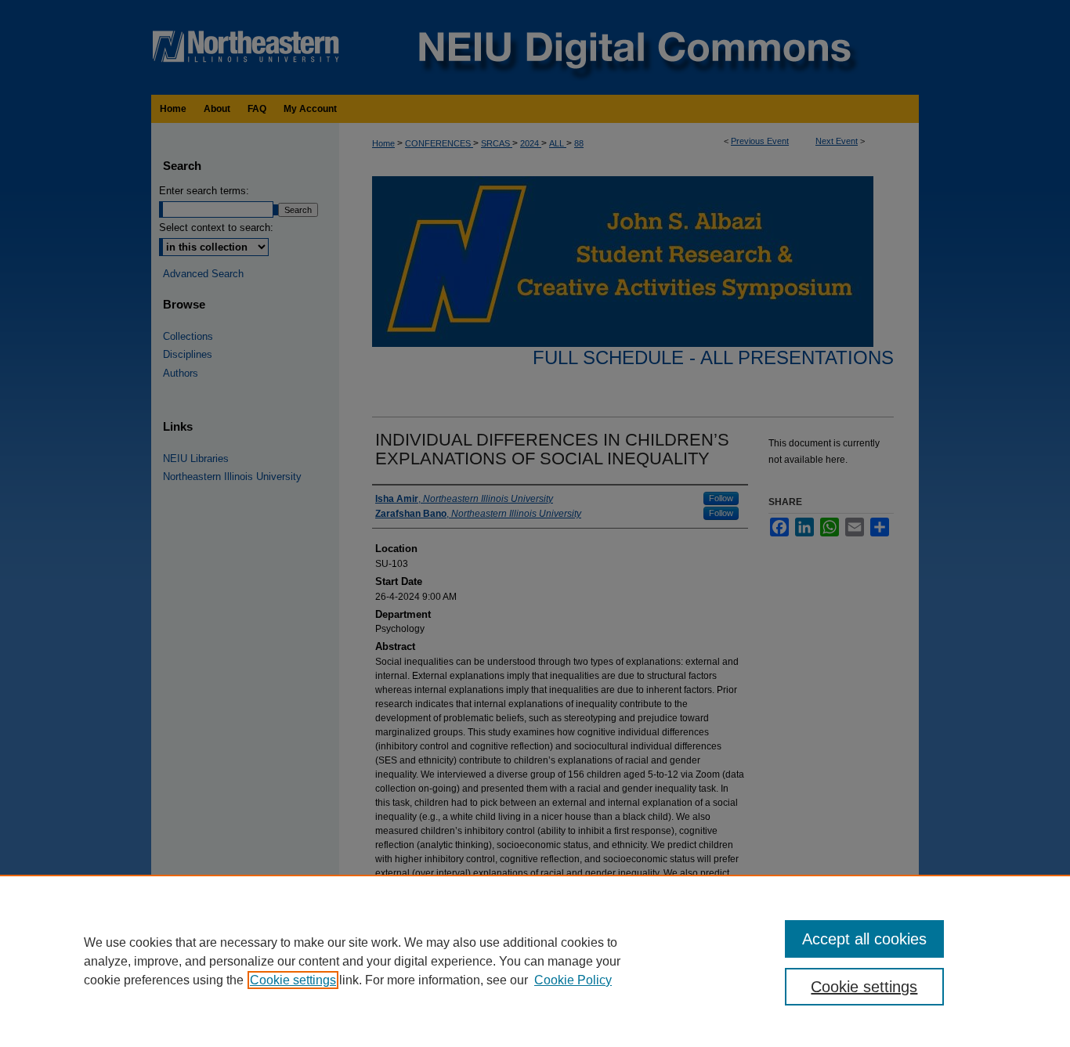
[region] (535, 961)
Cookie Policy (573, 980)
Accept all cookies (864, 939)
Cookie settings (293, 980)
